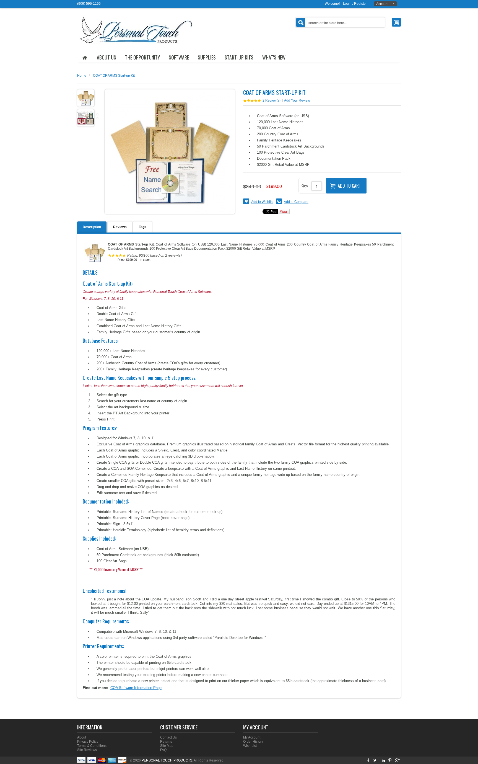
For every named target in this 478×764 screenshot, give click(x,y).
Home (81, 76)
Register (360, 4)
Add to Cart (349, 185)
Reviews (120, 227)
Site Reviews (87, 750)
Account (382, 4)
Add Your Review (297, 100)
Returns (166, 742)
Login (347, 4)
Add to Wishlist (262, 202)
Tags (142, 227)
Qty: (305, 186)
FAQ (163, 750)
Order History (253, 742)
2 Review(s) (271, 100)
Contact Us (168, 737)
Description (92, 227)
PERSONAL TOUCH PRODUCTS (167, 760)
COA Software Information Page (136, 688)
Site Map (166, 746)
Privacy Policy (87, 742)
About (81, 737)
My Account (251, 737)
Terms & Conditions (91, 746)
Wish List (250, 746)
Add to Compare (296, 202)
